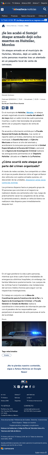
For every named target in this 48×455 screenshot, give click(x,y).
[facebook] (30, 387)
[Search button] (45, 9)
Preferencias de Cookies (22, 420)
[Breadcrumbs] (4, 25)
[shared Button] (11, 107)
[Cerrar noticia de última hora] (45, 20)
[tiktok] (22, 387)
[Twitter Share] (7, 107)
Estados (6, 355)
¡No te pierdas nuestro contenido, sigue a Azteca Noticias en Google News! (24, 368)
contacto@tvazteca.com (32, 409)
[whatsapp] (34, 387)
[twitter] (14, 387)
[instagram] (18, 387)
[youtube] (26, 387)
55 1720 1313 (28, 411)
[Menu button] (3, 9)
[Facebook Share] (3, 107)
